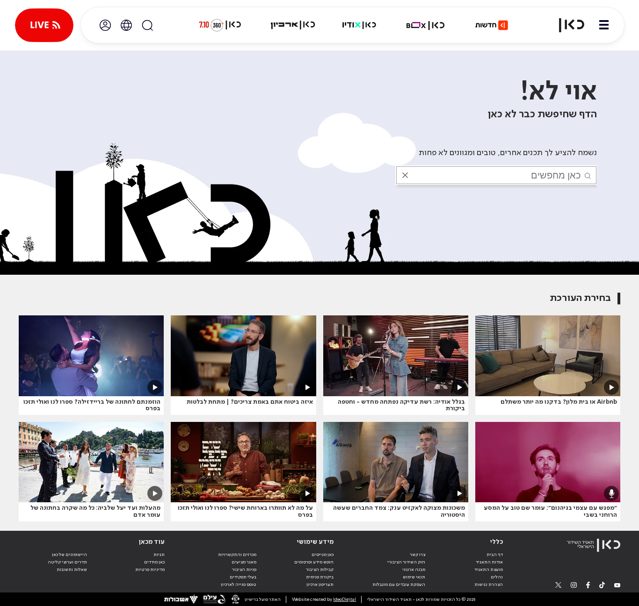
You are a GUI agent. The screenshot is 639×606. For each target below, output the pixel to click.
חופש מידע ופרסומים (314, 562)
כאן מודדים (154, 562)
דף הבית (495, 554)
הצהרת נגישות (488, 584)
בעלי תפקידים (243, 577)
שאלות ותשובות (72, 569)
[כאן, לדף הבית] (566, 25)
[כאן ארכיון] (293, 25)
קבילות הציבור (320, 569)
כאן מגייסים (323, 554)
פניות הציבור (244, 569)
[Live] (44, 25)
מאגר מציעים (244, 562)
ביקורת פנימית (320, 577)
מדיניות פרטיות (150, 569)
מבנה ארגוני (413, 569)
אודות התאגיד (489, 562)
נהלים (497, 577)
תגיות (159, 554)
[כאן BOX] (426, 25)
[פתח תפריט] (604, 25)
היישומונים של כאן (69, 554)
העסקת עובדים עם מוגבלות (398, 584)
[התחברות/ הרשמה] (105, 25)
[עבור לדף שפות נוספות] (126, 25)
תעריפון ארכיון (320, 584)
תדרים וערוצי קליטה (67, 562)
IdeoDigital (344, 599)
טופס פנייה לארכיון (238, 584)
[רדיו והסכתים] (359, 25)
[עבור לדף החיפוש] (147, 25)
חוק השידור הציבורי (406, 562)
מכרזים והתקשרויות (237, 554)
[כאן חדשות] (492, 25)
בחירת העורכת (580, 298)
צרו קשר (417, 554)
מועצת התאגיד (488, 569)
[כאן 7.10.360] (220, 25)
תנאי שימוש (414, 577)
